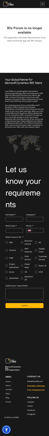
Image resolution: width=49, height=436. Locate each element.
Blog (7, 397)
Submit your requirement (16, 285)
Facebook (31, 410)
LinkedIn (30, 402)
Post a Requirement (36, 390)
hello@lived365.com (35, 381)
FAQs (8, 393)
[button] (6, 429)
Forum (8, 402)
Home (8, 381)
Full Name (10, 214)
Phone (29, 226)
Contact (9, 389)
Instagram (31, 414)
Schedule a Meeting (36, 386)
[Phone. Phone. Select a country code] (30, 230)
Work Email (11, 226)
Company (31, 214)
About (8, 385)
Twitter (30, 406)
